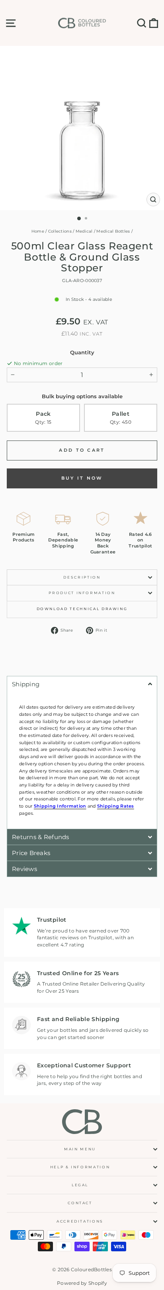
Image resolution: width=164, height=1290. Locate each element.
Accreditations (80, 1221)
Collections (60, 231)
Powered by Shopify (82, 1283)
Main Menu (80, 1149)
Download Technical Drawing (82, 608)
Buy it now (82, 478)
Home (37, 231)
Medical (84, 231)
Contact (80, 1203)
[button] (82, 684)
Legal (80, 1185)
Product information (82, 593)
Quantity (82, 352)
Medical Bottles (113, 231)
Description (81, 577)
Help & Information (80, 1167)
